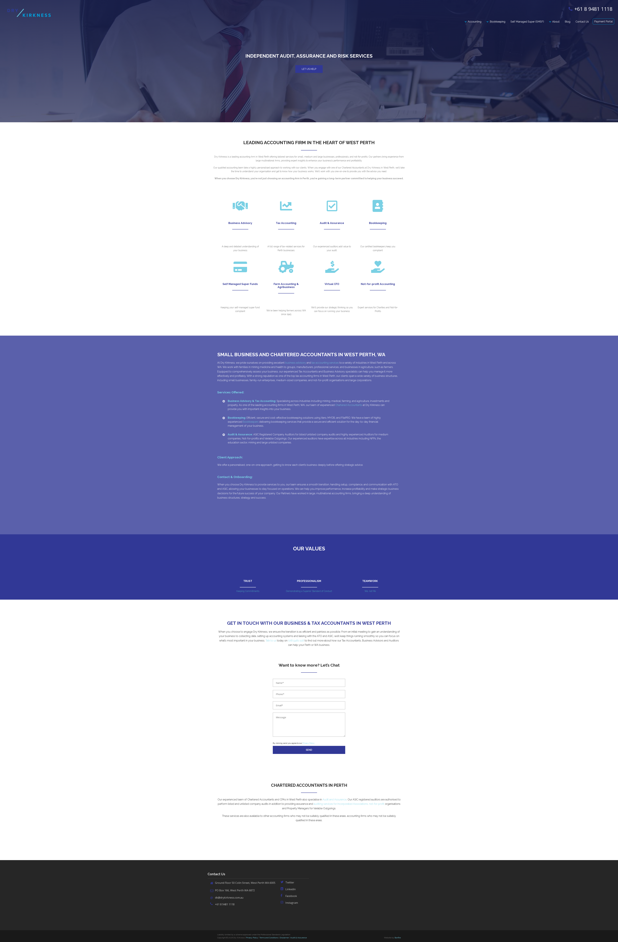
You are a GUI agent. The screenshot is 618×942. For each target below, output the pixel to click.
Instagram (291, 903)
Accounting (474, 21)
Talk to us (271, 640)
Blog (567, 21)
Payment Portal (603, 21)
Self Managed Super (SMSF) (527, 21)
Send (309, 749)
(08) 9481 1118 (295, 640)
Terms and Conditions (268, 938)
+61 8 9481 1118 (593, 8)
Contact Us (582, 21)
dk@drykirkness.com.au (229, 897)
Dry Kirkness (29, 12)
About (556, 21)
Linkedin (290, 889)
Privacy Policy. (309, 743)
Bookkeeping (497, 21)
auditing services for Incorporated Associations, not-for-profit (349, 803)
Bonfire (398, 938)
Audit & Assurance (298, 938)
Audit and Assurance (334, 799)
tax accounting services (325, 362)
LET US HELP (309, 69)
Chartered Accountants (348, 405)
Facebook (291, 896)
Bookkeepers (250, 421)
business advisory (295, 362)
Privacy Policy (252, 938)
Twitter (289, 882)
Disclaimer (284, 938)
